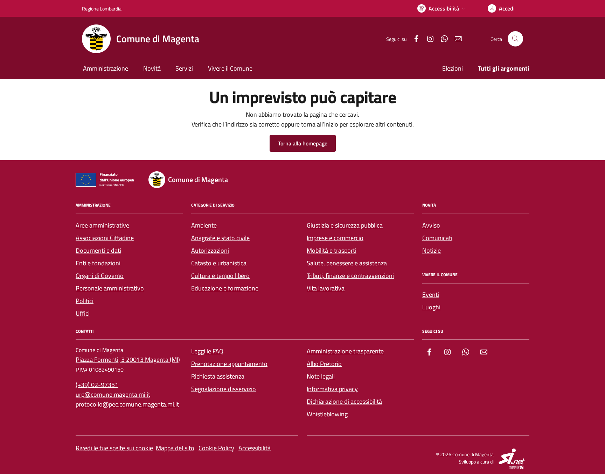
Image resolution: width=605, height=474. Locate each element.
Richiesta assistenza (217, 376)
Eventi (430, 294)
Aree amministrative (102, 225)
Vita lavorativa (326, 288)
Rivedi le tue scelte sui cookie (114, 448)
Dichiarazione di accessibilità (344, 401)
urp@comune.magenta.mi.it (113, 394)
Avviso (431, 225)
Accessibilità (254, 448)
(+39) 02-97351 (97, 384)
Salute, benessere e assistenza (347, 263)
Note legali (321, 376)
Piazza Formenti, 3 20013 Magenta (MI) (128, 359)
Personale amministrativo (110, 288)
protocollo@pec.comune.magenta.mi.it (127, 404)
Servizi (184, 68)
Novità (152, 68)
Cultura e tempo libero (220, 275)
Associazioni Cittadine (105, 238)
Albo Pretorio (324, 363)
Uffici (83, 313)
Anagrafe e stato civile (220, 238)
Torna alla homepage (302, 143)
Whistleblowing (327, 414)
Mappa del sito (175, 448)
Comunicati (437, 238)
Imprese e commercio (335, 238)
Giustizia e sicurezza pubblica (345, 225)
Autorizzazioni (210, 250)
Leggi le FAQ (207, 351)
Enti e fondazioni (98, 263)
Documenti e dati (98, 250)
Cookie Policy (216, 448)
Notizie (431, 250)
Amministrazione (105, 68)
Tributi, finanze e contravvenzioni (350, 275)
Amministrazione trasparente (345, 351)
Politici (84, 301)
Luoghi (431, 307)
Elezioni (452, 68)
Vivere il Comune (230, 68)
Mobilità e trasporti (331, 250)
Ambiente (204, 225)
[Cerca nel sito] (515, 38)
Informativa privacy (332, 389)
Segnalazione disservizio (223, 389)
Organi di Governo (100, 275)
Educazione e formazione (224, 288)
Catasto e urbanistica (218, 263)
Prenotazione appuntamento (229, 363)
